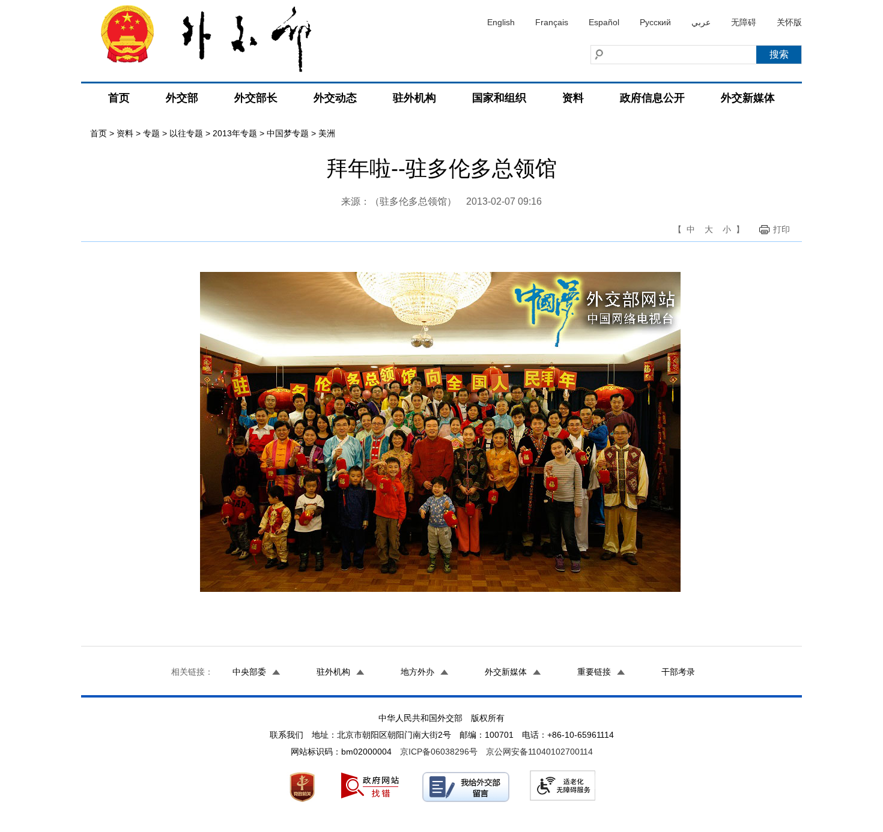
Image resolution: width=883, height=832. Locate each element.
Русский (655, 22)
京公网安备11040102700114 (539, 751)
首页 (119, 98)
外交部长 (256, 98)
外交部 (182, 98)
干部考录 (678, 672)
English (501, 22)
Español (604, 22)
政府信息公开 (652, 98)
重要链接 (594, 672)
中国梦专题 (288, 133)
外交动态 (335, 98)
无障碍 (743, 22)
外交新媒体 (748, 98)
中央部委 (249, 672)
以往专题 (186, 133)
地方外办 (417, 672)
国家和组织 (499, 98)
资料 (573, 98)
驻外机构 (414, 98)
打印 (781, 229)
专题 (151, 133)
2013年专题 (235, 133)
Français (551, 22)
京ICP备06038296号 (439, 751)
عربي (701, 22)
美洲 (326, 133)
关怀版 (789, 22)
